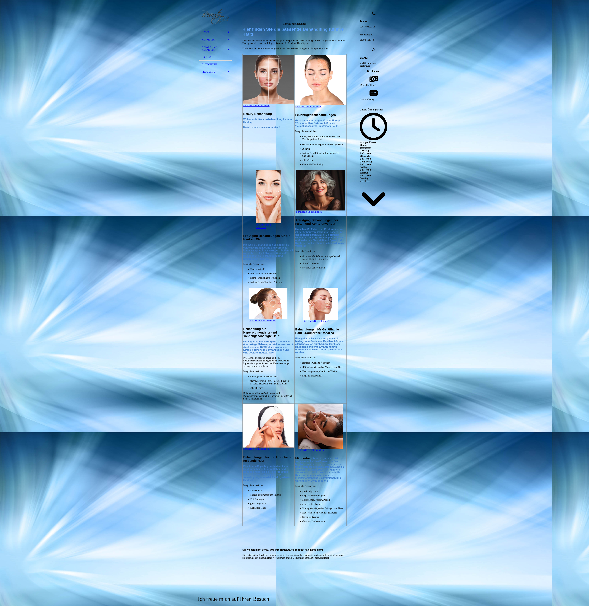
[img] (215, 16)
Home (205, 32)
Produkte (208, 71)
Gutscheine (210, 64)
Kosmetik (208, 39)
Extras (207, 57)
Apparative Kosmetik (209, 48)
